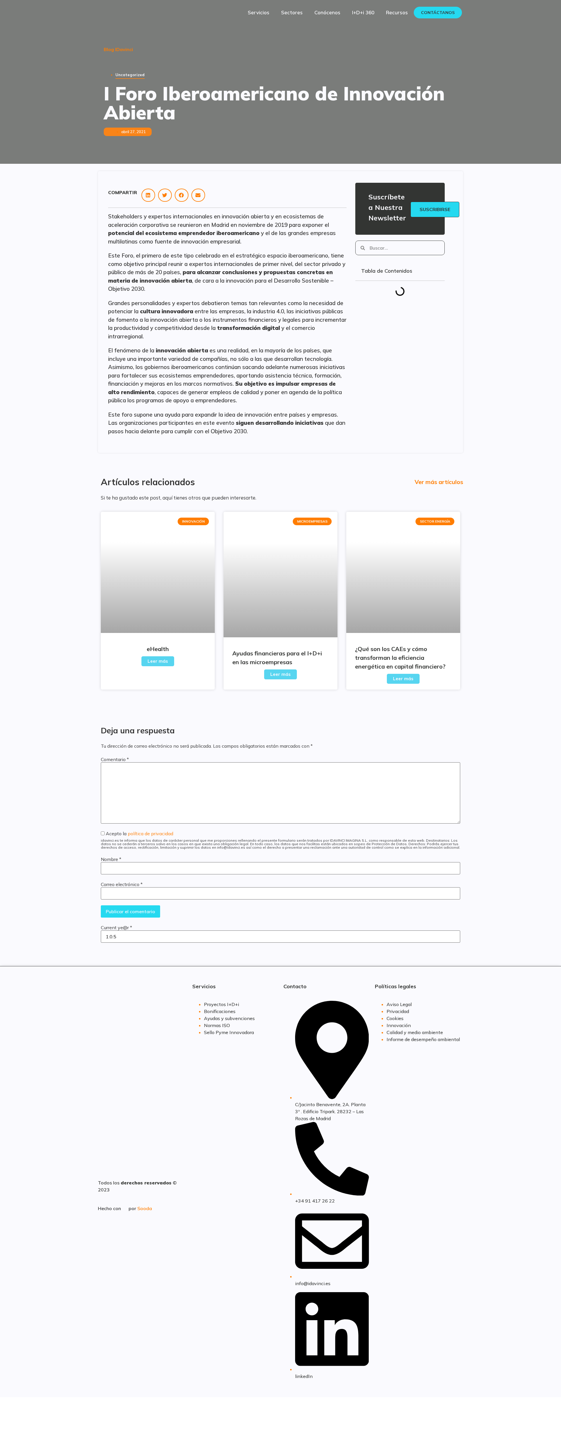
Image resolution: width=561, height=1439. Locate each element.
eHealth (158, 648)
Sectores (292, 12)
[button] (148, 195)
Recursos (397, 12)
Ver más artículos (439, 482)
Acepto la (280, 840)
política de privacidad (150, 833)
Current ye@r (116, 927)
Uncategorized (130, 74)
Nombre (111, 859)
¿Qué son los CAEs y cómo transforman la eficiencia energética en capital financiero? (400, 657)
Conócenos (327, 12)
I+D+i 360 (363, 12)
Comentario (115, 759)
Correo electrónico (122, 884)
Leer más (158, 661)
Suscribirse (435, 209)
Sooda (144, 1208)
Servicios (258, 12)
